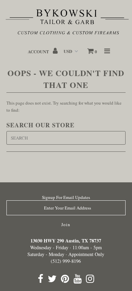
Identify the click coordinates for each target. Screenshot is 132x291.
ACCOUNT (39, 51)
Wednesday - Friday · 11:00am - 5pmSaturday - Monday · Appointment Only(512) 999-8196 (65, 250)
